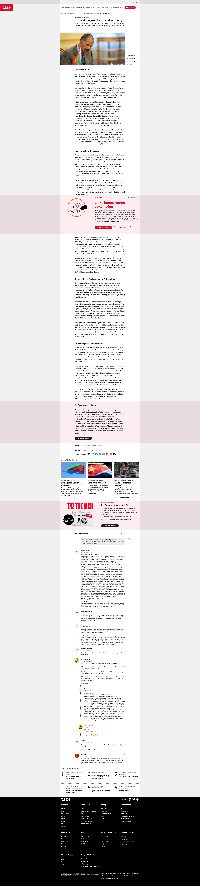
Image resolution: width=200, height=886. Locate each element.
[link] (63, 7)
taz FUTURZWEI (125, 839)
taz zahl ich (124, 814)
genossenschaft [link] (126, 2)
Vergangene (104, 844)
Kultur (63, 816)
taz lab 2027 (104, 846)
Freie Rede (64, 846)
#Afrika (88, 445)
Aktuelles (104, 809)
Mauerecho (64, 844)
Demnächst (104, 836)
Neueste (118, 534)
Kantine (63, 862)
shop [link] (76, 2)
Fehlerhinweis (94, 450)
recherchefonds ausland (128, 816)
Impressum (119, 876)
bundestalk (64, 836)
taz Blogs (123, 837)
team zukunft (85, 836)
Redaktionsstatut (113, 873)
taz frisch (84, 839)
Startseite (63, 13)
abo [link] (120, 2)
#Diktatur (93, 445)
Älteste (123, 534)
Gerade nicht (131, 197)
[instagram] (137, 800)
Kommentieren (85, 450)
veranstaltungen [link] (70, 2)
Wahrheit (64, 826)
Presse (103, 819)
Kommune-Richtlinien (124, 873)
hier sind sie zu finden (93, 543)
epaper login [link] (134, 2)
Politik (63, 809)
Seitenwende (129, 876)
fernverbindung (65, 839)
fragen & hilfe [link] (81, 2)
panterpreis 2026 (126, 821)
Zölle (82, 809)
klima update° (65, 841)
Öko (62, 811)
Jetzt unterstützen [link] (83, 438)
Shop (62, 864)
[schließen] (137, 197)
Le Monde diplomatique (128, 842)
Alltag (77, 13)
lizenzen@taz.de (72, 875)
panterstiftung (125, 819)
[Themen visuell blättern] (122, 7)
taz (66, 799)
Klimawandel (85, 816)
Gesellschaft (71, 13)
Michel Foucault (86, 824)
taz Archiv (124, 844)
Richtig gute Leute (86, 819)
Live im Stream (105, 841)
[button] (138, 7)
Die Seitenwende (106, 814)
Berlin (63, 821)
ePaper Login (85, 864)
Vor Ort (103, 839)
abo (122, 809)
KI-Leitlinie (135, 873)
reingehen (64, 849)
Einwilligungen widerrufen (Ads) (110, 878)
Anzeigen (64, 867)
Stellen (103, 816)
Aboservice (84, 861)
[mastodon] (130, 800)
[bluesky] (133, 800)
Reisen (63, 859)
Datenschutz (111, 876)
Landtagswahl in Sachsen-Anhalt (89, 812)
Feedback (84, 859)
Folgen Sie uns (124, 799)
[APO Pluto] (77, 756)
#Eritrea (83, 445)
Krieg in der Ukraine (87, 821)
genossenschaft (125, 811)
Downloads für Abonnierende (89, 866)
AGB (124, 876)
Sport (63, 819)
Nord (62, 824)
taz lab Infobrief (85, 844)
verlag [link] (62, 2)
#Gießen (99, 445)
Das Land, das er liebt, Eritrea (85, 88)
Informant (104, 876)
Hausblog (104, 811)
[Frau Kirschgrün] (77, 660)
